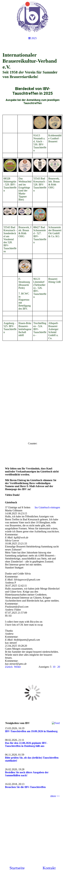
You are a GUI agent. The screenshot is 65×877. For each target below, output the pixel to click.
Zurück (9, 666)
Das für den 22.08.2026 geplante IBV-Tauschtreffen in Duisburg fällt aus (26, 744)
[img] (32, 16)
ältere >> (55, 796)
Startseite (17, 868)
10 (54, 666)
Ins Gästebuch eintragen (47, 507)
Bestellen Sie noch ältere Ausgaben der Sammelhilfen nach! (26, 774)
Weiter (17, 666)
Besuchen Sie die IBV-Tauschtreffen (25, 787)
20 (58, 666)
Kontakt (49, 868)
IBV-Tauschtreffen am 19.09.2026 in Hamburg (31, 731)
